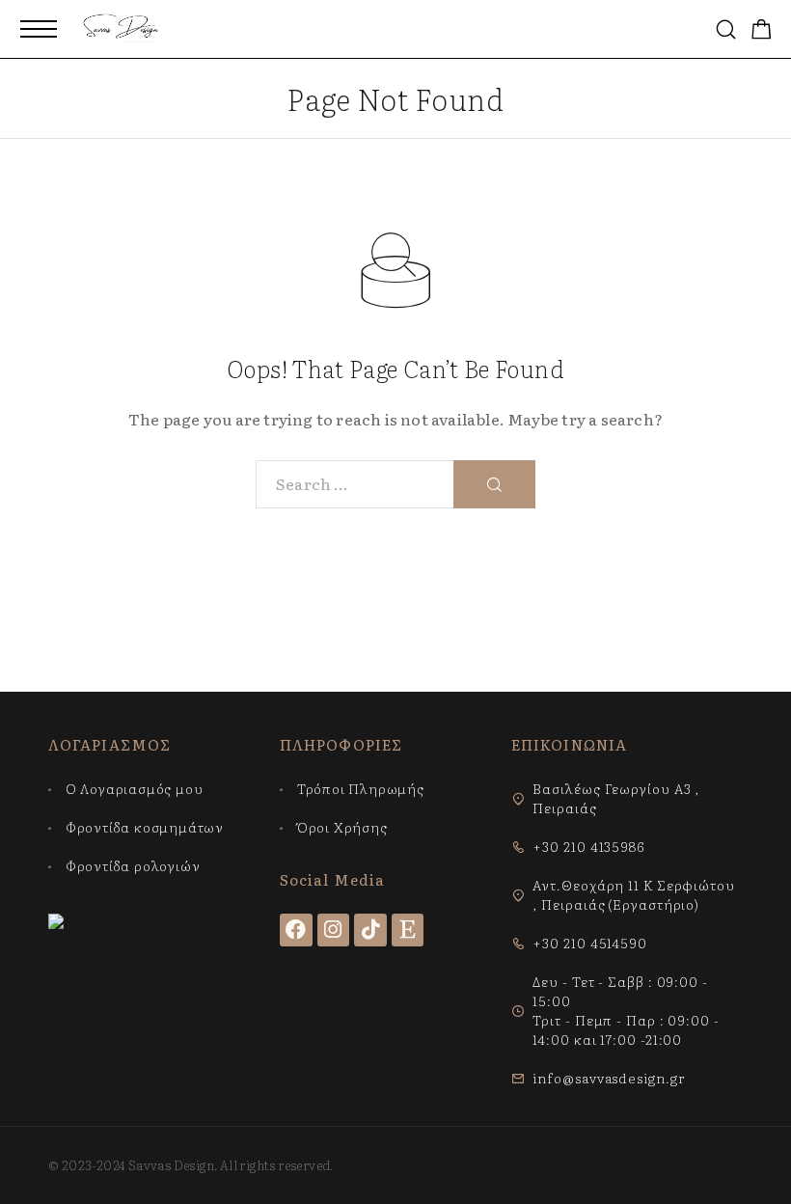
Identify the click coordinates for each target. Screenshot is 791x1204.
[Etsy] (408, 930)
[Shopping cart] (761, 30)
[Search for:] (355, 484)
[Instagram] (333, 930)
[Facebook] (296, 930)
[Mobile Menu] (38, 29)
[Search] (726, 29)
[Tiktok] (370, 930)
